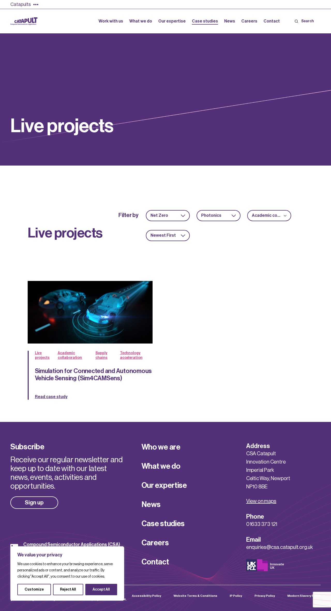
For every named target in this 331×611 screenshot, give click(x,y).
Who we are (160, 447)
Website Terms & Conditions (195, 595)
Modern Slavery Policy (304, 595)
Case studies (163, 523)
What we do (160, 466)
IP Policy (236, 595)
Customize (34, 589)
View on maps (261, 501)
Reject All (68, 589)
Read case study (51, 397)
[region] (67, 573)
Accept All (101, 589)
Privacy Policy (264, 595)
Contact (155, 562)
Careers (155, 543)
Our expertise (164, 485)
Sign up (34, 502)
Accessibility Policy (146, 595)
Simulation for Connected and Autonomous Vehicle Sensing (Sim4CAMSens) (93, 374)
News (151, 504)
